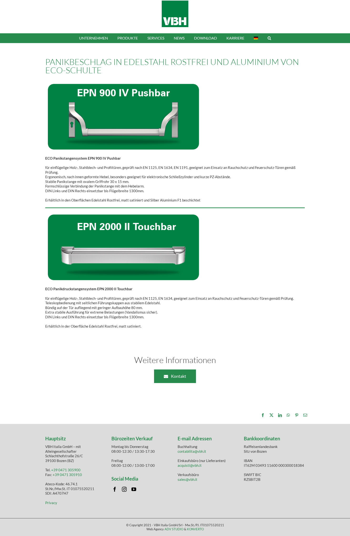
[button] (269, 38)
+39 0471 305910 (67, 474)
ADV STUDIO (174, 529)
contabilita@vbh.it (192, 451)
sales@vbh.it (187, 479)
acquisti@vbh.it (190, 465)
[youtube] (133, 489)
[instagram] (124, 489)
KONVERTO (195, 529)
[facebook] (114, 489)
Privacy (51, 503)
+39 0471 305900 (65, 470)
